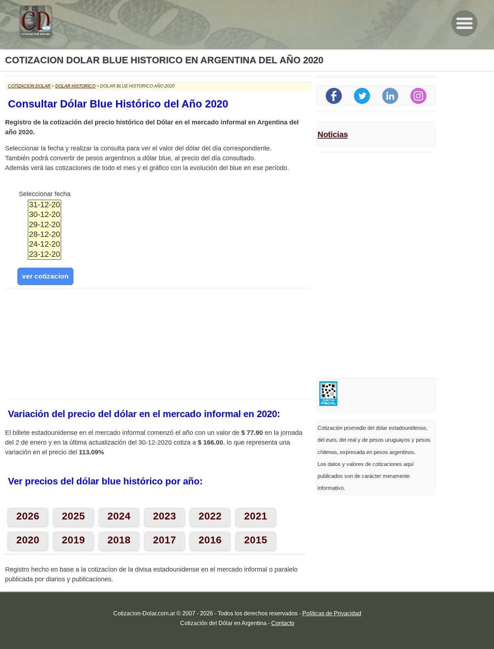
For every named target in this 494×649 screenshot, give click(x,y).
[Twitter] (362, 102)
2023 (164, 516)
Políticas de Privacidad (331, 613)
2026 (27, 516)
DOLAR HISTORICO (75, 86)
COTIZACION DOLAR (29, 86)
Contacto (282, 623)
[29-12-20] (44, 225)
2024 (119, 516)
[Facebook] (333, 102)
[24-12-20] (44, 244)
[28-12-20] (44, 234)
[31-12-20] (44, 205)
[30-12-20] (44, 215)
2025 (73, 516)
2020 (27, 540)
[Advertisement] (158, 345)
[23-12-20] (44, 254)
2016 (210, 540)
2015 (255, 540)
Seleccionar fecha (45, 194)
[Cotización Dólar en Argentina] (33, 35)
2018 (119, 540)
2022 (210, 516)
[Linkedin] (390, 102)
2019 (73, 540)
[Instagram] (418, 102)
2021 (255, 516)
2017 (164, 540)
